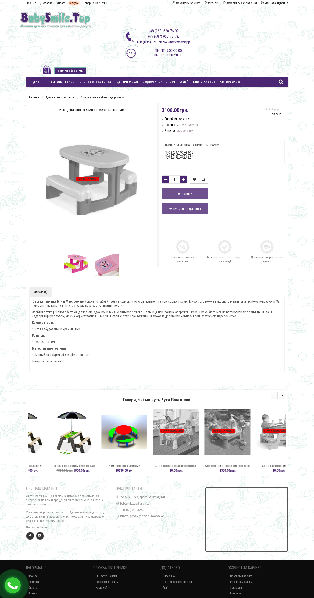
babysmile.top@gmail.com (136, 503)
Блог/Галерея (204, 82)
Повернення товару (107, 581)
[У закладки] (194, 180)
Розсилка (235, 593)
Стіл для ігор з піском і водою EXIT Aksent (54, 468)
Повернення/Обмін (95, 3)
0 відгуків (276, 114)
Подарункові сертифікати (178, 581)
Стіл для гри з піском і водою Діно (208, 465)
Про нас (31, 3)
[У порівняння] (203, 180)
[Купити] (43, 460)
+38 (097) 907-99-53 (180, 152)
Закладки (236, 587)
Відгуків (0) (40, 292)
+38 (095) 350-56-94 (180, 156)
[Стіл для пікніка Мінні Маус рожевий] (75, 263)
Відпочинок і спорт (159, 82)
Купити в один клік (186, 209)
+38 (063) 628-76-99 (131, 510)
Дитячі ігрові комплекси (54, 82)
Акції (184, 82)
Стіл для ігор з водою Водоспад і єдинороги (157, 468)
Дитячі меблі (127, 82)
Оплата (60, 3)
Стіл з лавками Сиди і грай (260, 465)
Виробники (169, 576)
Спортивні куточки (96, 82)
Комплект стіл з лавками (105, 465)
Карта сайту (103, 587)
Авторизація (230, 82)
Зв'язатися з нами (106, 576)
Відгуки (74, 3)
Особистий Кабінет (241, 576)
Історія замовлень (241, 581)
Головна (34, 97)
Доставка (46, 3)
